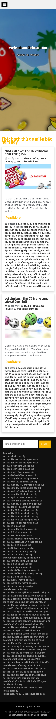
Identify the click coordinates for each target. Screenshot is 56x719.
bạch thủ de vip (34, 386)
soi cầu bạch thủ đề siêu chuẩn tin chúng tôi (24, 653)
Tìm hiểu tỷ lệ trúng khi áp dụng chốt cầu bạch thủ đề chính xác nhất (27, 274)
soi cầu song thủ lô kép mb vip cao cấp (22, 488)
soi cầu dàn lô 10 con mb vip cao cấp (21, 520)
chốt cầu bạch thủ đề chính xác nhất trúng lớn (26, 153)
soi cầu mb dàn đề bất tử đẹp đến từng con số (26, 634)
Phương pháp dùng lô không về (20, 416)
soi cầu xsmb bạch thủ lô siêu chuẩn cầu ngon (25, 612)
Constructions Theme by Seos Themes (28, 715)
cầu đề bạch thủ (36, 401)
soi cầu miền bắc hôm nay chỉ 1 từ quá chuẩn (24, 675)
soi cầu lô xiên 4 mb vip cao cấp (18, 466)
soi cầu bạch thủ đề (19, 421)
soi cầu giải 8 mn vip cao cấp (17, 577)
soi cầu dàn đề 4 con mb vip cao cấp (20, 517)
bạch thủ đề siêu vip (31, 233)
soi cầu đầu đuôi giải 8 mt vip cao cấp (21, 539)
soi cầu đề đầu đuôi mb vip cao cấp (20, 475)
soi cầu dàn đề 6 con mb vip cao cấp (20, 513)
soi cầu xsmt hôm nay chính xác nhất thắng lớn (26, 662)
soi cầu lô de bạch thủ (32, 271)
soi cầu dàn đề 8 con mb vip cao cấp (20, 510)
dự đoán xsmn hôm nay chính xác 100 (21, 558)
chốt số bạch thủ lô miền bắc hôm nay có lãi (24, 596)
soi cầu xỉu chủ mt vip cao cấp (18, 555)
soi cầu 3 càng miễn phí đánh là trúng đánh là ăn (26, 621)
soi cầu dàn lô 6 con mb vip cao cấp (20, 460)
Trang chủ (8, 453)
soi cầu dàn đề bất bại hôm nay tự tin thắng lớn (26, 593)
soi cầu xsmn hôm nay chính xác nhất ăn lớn (24, 669)
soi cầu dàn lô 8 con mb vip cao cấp (20, 523)
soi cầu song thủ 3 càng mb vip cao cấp (22, 501)
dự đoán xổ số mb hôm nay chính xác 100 (23, 624)
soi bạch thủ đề (38, 254)
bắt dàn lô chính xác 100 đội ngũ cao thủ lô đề (25, 609)
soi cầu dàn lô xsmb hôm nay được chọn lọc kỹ (26, 605)
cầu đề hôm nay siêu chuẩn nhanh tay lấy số (24, 602)
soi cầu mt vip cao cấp (14, 526)
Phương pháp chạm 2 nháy (27, 251)
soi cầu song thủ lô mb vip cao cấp (20, 494)
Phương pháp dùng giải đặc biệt (33, 413)
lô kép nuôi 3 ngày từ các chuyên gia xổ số (24, 694)
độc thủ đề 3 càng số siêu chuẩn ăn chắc (22, 688)
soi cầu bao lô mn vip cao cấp (17, 567)
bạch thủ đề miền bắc (40, 392)
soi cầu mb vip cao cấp (14, 456)
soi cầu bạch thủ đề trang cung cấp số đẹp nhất (27, 300)
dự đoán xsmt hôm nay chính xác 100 (21, 659)
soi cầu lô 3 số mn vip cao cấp (17, 564)
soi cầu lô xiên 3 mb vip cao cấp (18, 469)
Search (44, 444)
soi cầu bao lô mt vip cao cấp (17, 536)
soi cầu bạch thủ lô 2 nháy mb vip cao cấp (23, 485)
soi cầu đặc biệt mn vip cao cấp (18, 580)
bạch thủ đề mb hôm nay (17, 392)
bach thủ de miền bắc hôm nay (24, 383)
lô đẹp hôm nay (10, 691)
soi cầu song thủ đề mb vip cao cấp (20, 479)
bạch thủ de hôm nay (27, 377)
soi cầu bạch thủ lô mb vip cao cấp (20, 498)
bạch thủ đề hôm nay (22, 389)
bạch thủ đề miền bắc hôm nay (19, 395)
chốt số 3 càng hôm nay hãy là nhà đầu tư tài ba (27, 599)
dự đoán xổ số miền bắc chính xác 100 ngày (24, 681)
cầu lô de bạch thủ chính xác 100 (27, 236)
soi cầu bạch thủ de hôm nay (30, 260)
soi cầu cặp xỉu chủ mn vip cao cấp (20, 583)
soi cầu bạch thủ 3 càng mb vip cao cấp (22, 504)
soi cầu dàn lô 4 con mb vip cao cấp (20, 463)
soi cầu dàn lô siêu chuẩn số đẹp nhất (21, 643)
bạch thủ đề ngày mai (30, 398)
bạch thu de (43, 374)
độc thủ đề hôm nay (12, 685)
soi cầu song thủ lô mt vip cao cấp (20, 529)
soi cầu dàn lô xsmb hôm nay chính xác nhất (24, 628)
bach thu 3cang (28, 374)
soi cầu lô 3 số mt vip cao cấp (17, 532)
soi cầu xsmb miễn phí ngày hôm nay (21, 678)
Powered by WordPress (28, 707)
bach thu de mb (22, 380)
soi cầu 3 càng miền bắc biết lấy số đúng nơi (24, 656)
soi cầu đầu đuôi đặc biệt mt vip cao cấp (22, 542)
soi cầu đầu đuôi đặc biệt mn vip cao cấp (23, 574)
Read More (13, 217)
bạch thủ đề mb (41, 389)
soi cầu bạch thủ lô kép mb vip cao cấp (22, 491)
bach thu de (10, 377)
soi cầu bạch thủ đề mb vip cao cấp (20, 482)
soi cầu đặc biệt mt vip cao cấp (18, 548)
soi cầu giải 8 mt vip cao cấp (17, 545)
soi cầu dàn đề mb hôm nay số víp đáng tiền (24, 650)
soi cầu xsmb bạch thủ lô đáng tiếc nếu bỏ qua (26, 647)
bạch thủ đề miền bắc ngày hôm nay (27, 230)
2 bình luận (45, 286)
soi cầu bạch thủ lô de (35, 268)
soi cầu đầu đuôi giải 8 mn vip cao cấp (21, 570)
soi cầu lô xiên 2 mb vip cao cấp (18, 472)
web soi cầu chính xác (27, 162)
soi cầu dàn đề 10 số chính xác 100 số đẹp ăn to (26, 615)
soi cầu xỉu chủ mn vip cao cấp (18, 586)
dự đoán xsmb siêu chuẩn (30, 368)
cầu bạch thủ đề (20, 401)
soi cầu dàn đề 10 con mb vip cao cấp (21, 507)
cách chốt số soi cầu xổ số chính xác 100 (23, 672)
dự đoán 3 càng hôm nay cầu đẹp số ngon (23, 640)
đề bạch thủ (42, 242)
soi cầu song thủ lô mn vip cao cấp (20, 561)
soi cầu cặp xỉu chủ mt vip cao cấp (20, 551)
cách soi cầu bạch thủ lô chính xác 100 (21, 631)
